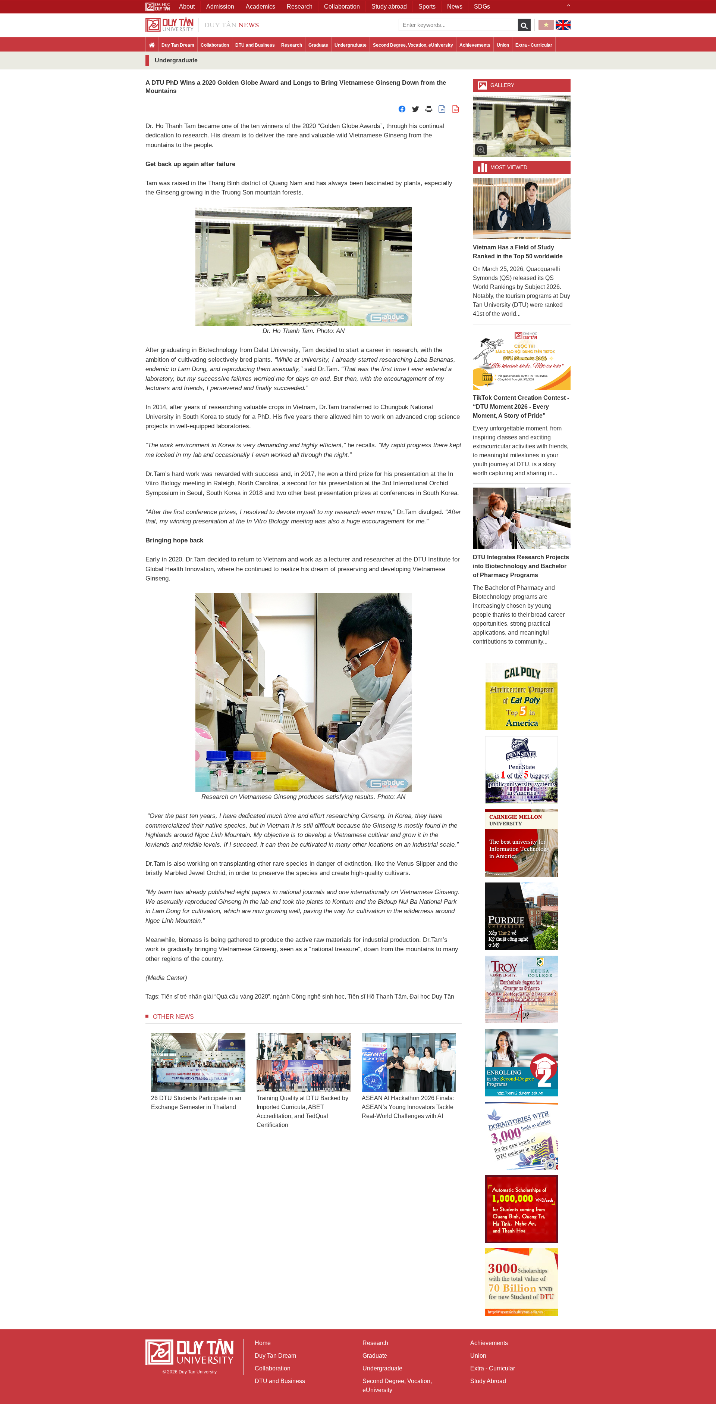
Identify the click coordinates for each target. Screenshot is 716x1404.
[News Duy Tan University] (202, 24)
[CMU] (521, 843)
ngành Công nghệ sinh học (309, 996)
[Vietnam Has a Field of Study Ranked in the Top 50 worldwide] (522, 208)
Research (291, 45)
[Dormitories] (521, 1136)
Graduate (318, 45)
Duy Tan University (198, 1372)
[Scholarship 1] (521, 1209)
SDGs (482, 6)
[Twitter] (415, 111)
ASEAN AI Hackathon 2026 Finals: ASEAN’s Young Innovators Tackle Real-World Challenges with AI (408, 1107)
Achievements (474, 45)
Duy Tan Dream (177, 45)
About (187, 6)
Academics (260, 6)
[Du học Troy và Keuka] (521, 989)
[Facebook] (402, 111)
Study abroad (389, 6)
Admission (220, 6)
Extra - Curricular (533, 45)
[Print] (429, 111)
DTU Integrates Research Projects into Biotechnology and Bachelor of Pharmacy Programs (521, 566)
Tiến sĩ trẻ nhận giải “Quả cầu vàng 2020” (215, 996)
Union (503, 45)
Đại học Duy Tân (431, 996)
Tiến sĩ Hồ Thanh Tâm (377, 996)
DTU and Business (255, 45)
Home (263, 1343)
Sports (427, 6)
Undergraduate (351, 45)
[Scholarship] (521, 1282)
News (454, 6)
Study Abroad (488, 1381)
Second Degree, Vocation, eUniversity (413, 45)
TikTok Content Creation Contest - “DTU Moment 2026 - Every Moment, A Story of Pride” (521, 407)
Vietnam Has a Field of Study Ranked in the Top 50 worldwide (518, 251)
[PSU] (521, 770)
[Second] (521, 1062)
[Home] (152, 45)
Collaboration (215, 45)
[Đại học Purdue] (521, 916)
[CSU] (521, 697)
